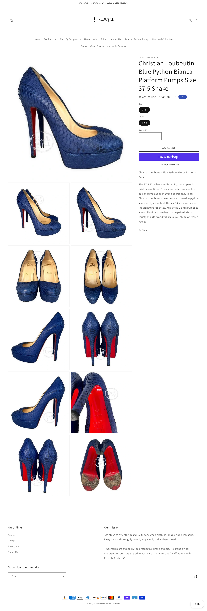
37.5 (144, 109)
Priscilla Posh (98, 604)
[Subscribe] (62, 576)
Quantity (143, 129)
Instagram (13, 546)
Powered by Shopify (112, 604)
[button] (11, 20)
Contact (12, 540)
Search (11, 534)
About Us (13, 551)
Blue (144, 122)
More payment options (169, 164)
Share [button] (145, 230)
